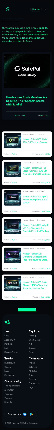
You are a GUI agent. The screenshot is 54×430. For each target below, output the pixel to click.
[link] (36, 9)
